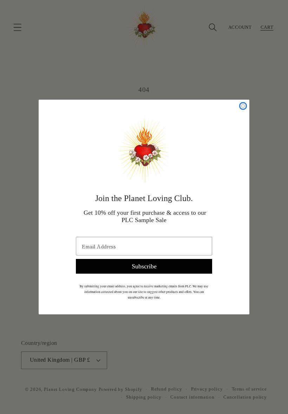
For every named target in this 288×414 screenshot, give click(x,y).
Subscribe (144, 266)
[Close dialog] (243, 105)
